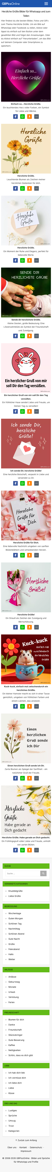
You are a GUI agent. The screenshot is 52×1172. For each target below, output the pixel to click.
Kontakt (23, 1147)
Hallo (11, 954)
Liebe (11, 1088)
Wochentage (14, 913)
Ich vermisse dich (17, 1078)
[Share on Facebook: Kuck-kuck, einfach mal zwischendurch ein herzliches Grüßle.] (15, 706)
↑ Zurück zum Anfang (26, 1140)
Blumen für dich (16, 1019)
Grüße (11, 944)
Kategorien (13, 1131)
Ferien (11, 1002)
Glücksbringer (15, 1035)
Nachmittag (14, 928)
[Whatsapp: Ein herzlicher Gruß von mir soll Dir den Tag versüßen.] (22, 411)
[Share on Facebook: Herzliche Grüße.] (15, 188)
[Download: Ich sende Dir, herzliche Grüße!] (29, 483)
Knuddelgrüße (15, 891)
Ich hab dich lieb (16, 1072)
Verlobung (13, 997)
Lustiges (12, 1110)
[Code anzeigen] (36, 116)
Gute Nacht (14, 939)
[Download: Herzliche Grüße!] (29, 627)
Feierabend (14, 949)
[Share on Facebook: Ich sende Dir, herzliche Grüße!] (15, 483)
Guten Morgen (15, 918)
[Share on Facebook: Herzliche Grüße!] (15, 627)
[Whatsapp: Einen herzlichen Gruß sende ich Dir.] (22, 778)
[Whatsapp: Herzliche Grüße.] (22, 188)
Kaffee (11, 1045)
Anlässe (12, 976)
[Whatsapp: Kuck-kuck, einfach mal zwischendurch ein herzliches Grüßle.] (22, 706)
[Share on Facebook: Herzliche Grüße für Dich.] (15, 555)
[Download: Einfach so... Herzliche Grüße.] (29, 116)
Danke (11, 1024)
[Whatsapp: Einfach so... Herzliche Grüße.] (22, 116)
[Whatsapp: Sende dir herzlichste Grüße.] (22, 336)
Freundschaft (15, 1029)
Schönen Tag (15, 923)
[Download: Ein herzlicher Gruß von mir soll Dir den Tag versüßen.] (29, 411)
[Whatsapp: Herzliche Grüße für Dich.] (22, 555)
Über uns (11, 1147)
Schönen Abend (16, 934)
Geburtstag (14, 982)
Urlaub (11, 992)
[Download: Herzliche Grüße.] (29, 188)
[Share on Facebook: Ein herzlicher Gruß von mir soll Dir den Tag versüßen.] (15, 411)
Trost (11, 1126)
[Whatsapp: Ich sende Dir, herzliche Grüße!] (22, 483)
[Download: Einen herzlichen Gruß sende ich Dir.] (29, 778)
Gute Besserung (16, 1040)
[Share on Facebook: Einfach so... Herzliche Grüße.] (15, 116)
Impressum (26, 1151)
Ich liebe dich (15, 1083)
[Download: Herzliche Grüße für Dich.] (29, 555)
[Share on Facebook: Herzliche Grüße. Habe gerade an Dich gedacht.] (15, 850)
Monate (12, 987)
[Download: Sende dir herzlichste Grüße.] (29, 336)
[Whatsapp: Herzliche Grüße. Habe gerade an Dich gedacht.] (22, 850)
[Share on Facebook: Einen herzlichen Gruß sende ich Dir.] (15, 778)
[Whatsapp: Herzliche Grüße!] (22, 627)
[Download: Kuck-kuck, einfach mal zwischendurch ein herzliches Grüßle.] (29, 706)
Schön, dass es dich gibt (20, 1055)
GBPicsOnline (23, 1158)
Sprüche (12, 1115)
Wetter (11, 959)
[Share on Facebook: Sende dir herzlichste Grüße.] (15, 336)
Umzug (12, 1120)
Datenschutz (36, 1147)
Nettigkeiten (14, 1050)
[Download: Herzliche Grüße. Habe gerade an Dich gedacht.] (29, 850)
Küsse (11, 1093)
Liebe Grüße (14, 896)
